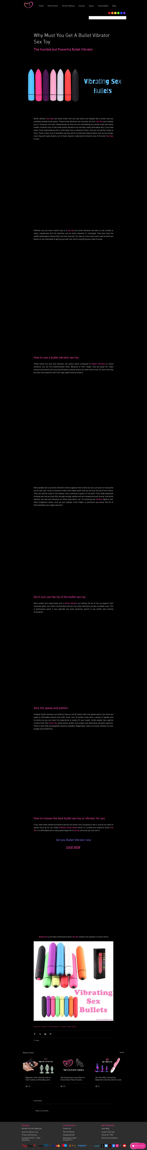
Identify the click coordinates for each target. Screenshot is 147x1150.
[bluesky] (106, 982)
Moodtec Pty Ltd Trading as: (32, 965)
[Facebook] (113, 982)
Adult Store (37, 864)
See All (122, 889)
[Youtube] (124, 982)
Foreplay (63, 864)
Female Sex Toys (54, 864)
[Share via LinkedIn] (45, 871)
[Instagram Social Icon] (117, 982)
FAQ (111, 972)
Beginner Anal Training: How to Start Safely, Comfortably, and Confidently (38, 915)
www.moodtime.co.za (30, 969)
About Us (105, 972)
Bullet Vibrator (72, 864)
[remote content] (73, 147)
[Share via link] (51, 871)
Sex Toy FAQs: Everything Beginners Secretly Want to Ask (108, 915)
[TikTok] (120, 982)
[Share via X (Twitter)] (40, 871)
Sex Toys (44, 864)
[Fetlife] (109, 982)
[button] (92, 5)
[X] (102, 982)
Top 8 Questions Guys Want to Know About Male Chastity (72, 915)
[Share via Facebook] (35, 871)
